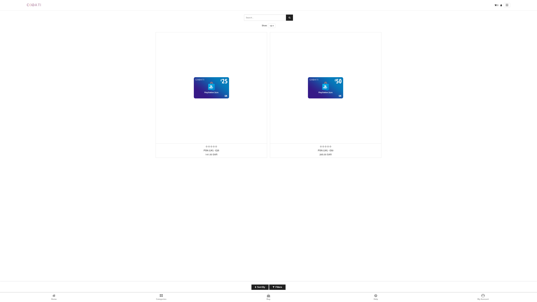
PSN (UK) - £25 (211, 150)
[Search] (289, 18)
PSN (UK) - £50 (325, 150)
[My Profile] (501, 5)
